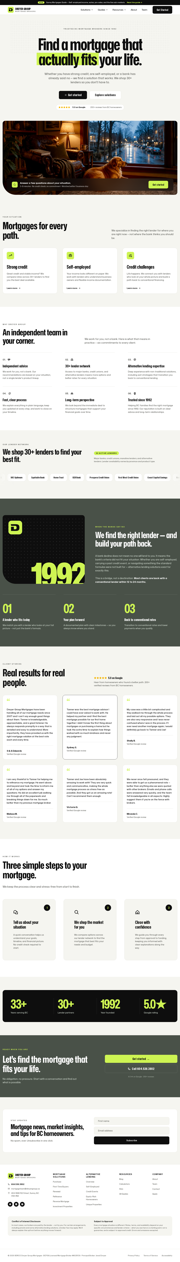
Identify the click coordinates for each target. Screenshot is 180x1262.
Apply (154, 1194)
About (134, 9)
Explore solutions (105, 95)
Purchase (57, 1181)
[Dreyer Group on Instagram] (22, 1204)
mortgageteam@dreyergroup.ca (25, 1188)
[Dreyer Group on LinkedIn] (16, 1204)
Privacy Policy (134, 1255)
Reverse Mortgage (61, 1201)
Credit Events (92, 1191)
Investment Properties (62, 1206)
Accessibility (167, 1255)
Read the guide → (134, 2)
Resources (118, 9)
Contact (156, 1189)
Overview (90, 1181)
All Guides (123, 1194)
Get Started (162, 10)
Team (144, 9)
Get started (75, 95)
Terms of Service (150, 1255)
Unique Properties (94, 1204)
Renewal (56, 1191)
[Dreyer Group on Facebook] (10, 1204)
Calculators (124, 1184)
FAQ (121, 1189)
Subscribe (131, 1140)
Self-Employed (92, 1186)
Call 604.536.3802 (143, 1068)
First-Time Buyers (61, 1186)
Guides (101, 9)
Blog (121, 1179)
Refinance (57, 1196)
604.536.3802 (17, 1184)
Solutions (85, 9)
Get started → (141, 1059)
